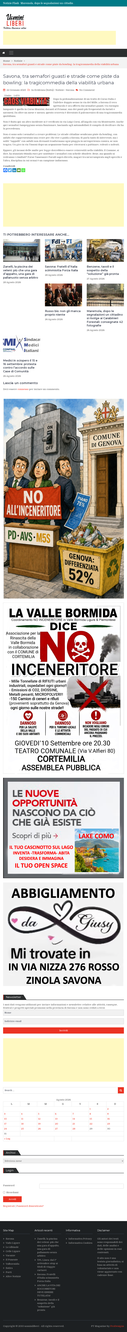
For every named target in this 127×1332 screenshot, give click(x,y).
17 (5, 1123)
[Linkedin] (14, 170)
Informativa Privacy (80, 1238)
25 (22, 1128)
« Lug (7, 1138)
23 (108, 1123)
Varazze (10, 1255)
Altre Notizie (13, 1276)
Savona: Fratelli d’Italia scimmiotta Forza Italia (61, 268)
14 (73, 1118)
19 (39, 1123)
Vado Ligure (13, 1243)
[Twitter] (10, 170)
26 (39, 1128)
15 (91, 1118)
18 (22, 1123)
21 (73, 1123)
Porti (9, 1272)
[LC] (63, 880)
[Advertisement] (59, 38)
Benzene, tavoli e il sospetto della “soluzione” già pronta (103, 270)
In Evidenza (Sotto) (42, 90)
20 (56, 1123)
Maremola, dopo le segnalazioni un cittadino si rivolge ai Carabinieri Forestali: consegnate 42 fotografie (105, 318)
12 (39, 1118)
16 (108, 1118)
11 (22, 1118)
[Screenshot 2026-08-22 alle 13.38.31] (63, 600)
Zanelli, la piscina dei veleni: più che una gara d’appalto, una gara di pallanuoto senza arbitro (20, 272)
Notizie (59, 90)
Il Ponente (12, 1259)
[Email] (19, 170)
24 (5, 1128)
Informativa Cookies (80, 1243)
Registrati (9, 1206)
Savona (70, 90)
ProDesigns (117, 1326)
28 (73, 1128)
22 (91, 1123)
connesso (23, 389)
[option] (48, 3)
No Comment (87, 90)
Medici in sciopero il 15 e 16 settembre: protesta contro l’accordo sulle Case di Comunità (20, 366)
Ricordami (12, 1192)
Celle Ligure (13, 1251)
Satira (9, 1268)
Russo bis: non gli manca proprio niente (63, 312)
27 (56, 1128)
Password (9, 1185)
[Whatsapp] (23, 170)
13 (56, 1118)
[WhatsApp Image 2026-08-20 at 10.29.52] (63, 776)
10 (5, 1118)
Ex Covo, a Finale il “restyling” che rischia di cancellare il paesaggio (62, 3)
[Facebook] (5, 170)
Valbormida (12, 1263)
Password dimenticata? (30, 1206)
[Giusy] (63, 988)
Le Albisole (12, 1247)
